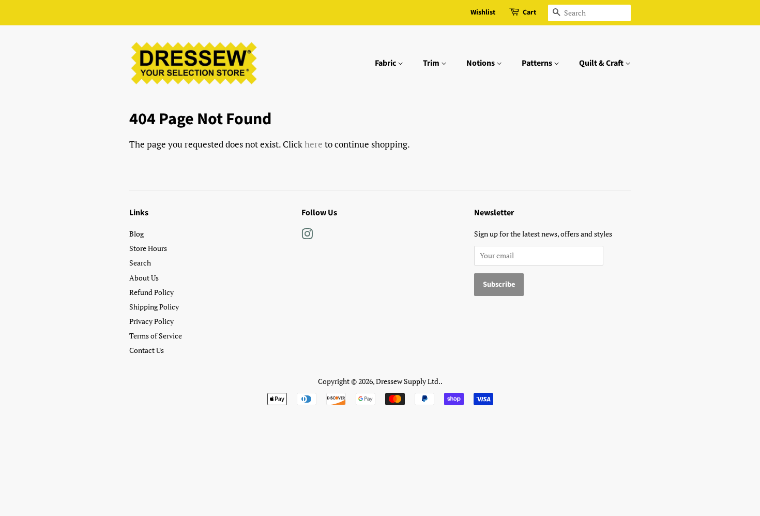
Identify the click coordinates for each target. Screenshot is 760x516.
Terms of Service (155, 336)
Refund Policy (151, 292)
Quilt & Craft (602, 63)
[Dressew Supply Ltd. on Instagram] (307, 236)
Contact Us (146, 350)
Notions (481, 63)
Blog (136, 234)
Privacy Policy (151, 321)
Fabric (386, 63)
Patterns (538, 63)
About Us (144, 278)
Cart (529, 12)
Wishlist (482, 12)
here (314, 144)
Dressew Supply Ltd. (408, 381)
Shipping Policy (154, 307)
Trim (432, 63)
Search (140, 263)
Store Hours (148, 248)
